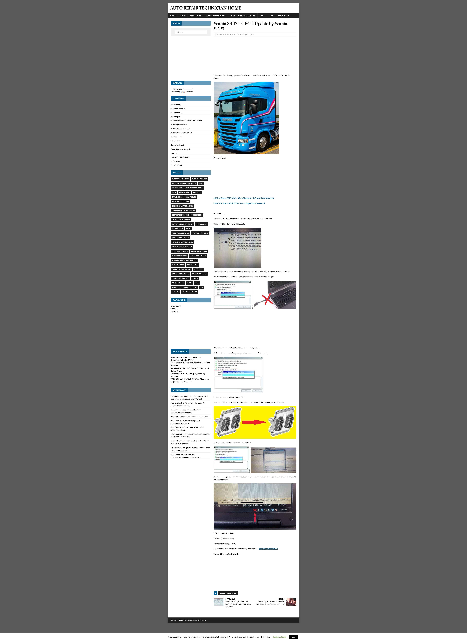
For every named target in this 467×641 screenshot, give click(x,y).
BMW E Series (177, 197)
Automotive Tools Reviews (181, 132)
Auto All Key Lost (199, 179)
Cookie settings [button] (279, 636)
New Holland (192, 264)
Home (172, 15)
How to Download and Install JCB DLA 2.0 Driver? (190, 416)
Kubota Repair (178, 264)
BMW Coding (195, 15)
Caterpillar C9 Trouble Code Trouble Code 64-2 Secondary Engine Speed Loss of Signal (189, 397)
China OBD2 (176, 306)
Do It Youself (176, 137)
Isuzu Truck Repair (199, 251)
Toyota (195, 278)
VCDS (197, 283)
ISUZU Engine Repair (180, 251)
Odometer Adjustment (180, 157)
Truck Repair (243, 34)
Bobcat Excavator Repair (182, 206)
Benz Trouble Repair (194, 188)
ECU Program (177, 228)
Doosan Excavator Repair (182, 224)
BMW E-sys (197, 192)
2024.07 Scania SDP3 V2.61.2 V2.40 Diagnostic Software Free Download (244, 198)
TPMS (270, 15)
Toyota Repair (178, 283)
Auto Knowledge (177, 112)
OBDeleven (198, 269)
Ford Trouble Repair (180, 233)
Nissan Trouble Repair (181, 269)
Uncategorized (176, 165)
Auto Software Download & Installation (186, 120)
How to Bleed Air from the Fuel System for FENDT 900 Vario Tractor (188, 404)
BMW (174, 192)
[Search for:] (191, 32)
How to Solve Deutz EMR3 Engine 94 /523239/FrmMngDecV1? (185, 422)
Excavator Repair (177, 145)
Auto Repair (175, 116)
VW (202, 287)
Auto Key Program (215, 15)
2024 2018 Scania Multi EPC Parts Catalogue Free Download (239, 203)
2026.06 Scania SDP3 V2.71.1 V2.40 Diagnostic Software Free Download (190, 380)
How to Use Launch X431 (182, 247)
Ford (188, 228)
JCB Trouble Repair (198, 256)
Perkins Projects (199, 274)
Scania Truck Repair (228, 593)
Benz (201, 183)
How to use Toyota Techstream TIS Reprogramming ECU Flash (186, 358)
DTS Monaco (201, 224)
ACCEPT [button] (294, 637)
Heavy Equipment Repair (180, 149)
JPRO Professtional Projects (184, 260)
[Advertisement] (255, 56)
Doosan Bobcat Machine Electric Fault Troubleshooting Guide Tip (186, 411)
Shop (182, 15)
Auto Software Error (179, 124)
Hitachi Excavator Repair (182, 242)
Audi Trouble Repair (180, 179)
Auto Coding (176, 104)
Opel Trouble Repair (180, 274)
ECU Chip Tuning (177, 141)
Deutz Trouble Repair (181, 219)
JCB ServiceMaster (179, 256)
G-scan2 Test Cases (200, 233)
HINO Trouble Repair (180, 237)
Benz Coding (177, 188)
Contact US (283, 15)
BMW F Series (191, 197)
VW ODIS (175, 292)
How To (174, 153)
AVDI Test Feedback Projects (184, 183)
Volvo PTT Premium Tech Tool (184, 287)
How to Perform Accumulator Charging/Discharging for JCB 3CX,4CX (186, 455)
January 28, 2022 (223, 34)
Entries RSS (175, 311)
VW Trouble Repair (189, 292)
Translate (189, 91)
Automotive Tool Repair (180, 128)
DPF (261, 15)
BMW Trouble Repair (180, 201)
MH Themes (202, 620)
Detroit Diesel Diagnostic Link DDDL (187, 215)
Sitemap (174, 308)
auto (233, 34)
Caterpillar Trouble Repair (183, 210)
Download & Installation (242, 15)
